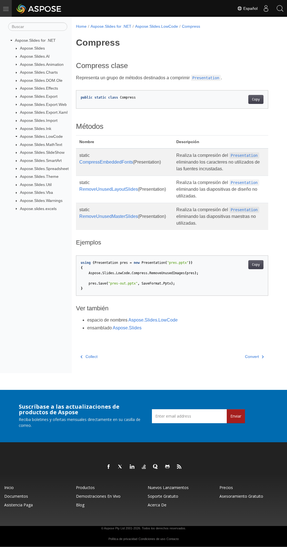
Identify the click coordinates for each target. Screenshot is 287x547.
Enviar (235, 416)
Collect (91, 356)
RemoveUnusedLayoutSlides (108, 189)
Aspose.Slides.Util (36, 184)
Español (250, 8)
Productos (85, 487)
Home (81, 26)
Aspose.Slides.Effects (39, 88)
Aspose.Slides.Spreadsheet (44, 168)
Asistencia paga (18, 505)
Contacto (172, 539)
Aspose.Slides (32, 48)
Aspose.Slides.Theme (39, 176)
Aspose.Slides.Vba (36, 192)
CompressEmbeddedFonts (106, 162)
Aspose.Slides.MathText (41, 144)
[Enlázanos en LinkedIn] (132, 467)
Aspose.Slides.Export (38, 96)
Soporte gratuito (163, 496)
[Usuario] (266, 8)
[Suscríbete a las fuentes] (179, 467)
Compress (191, 26)
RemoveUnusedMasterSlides (108, 216)
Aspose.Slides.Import (38, 120)
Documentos (16, 496)
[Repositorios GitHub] (167, 467)
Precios (226, 487)
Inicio (9, 487)
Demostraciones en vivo (98, 496)
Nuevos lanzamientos (168, 487)
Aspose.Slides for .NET (35, 40)
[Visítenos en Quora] (155, 467)
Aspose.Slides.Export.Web (43, 104)
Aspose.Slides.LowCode (41, 136)
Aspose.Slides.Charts (39, 72)
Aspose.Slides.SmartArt (41, 160)
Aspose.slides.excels (38, 208)
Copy (256, 99)
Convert (252, 356)
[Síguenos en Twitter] (120, 467)
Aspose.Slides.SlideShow (42, 152)
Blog (80, 505)
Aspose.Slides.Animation (42, 64)
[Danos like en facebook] (108, 467)
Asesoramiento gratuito (241, 496)
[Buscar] (280, 8)
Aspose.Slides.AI (35, 56)
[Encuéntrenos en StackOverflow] (144, 467)
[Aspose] (39, 8)
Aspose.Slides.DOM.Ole (41, 80)
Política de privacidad (122, 539)
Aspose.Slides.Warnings (41, 200)
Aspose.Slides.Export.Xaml (44, 112)
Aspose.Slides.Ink (35, 128)
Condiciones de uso (151, 539)
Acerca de (157, 505)
